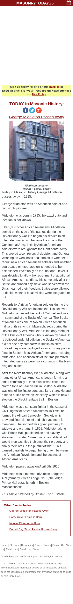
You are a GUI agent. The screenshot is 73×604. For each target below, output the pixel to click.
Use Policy (39, 94)
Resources (27, 545)
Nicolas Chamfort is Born (24, 523)
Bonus (47, 545)
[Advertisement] (36, 46)
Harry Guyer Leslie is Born (25, 516)
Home (4, 545)
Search (38, 545)
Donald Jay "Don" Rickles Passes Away (33, 529)
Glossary (14, 545)
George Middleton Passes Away (28, 510)
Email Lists (12, 549)
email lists (55, 86)
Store (36, 549)
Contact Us (58, 545)
